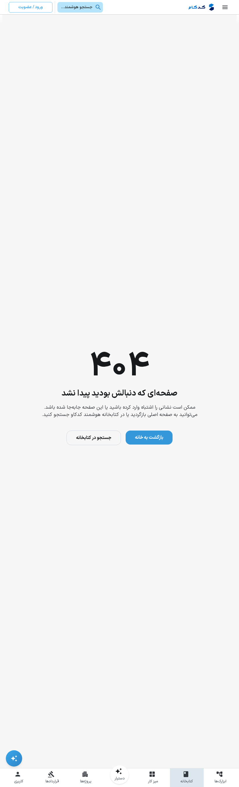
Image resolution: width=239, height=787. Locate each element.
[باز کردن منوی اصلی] (225, 7)
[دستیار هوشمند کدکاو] (14, 758)
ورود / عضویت (30, 7)
